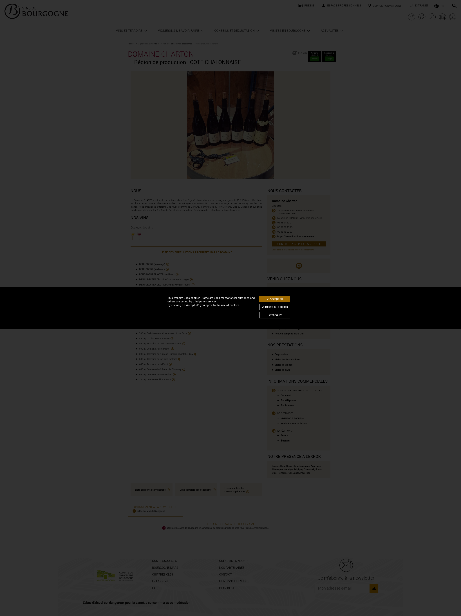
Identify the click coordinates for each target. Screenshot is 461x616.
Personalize (274, 315)
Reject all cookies (276, 307)
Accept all (276, 299)
